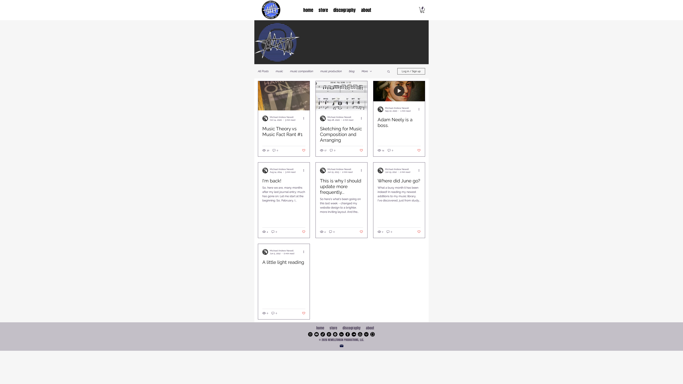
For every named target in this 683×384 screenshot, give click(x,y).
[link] (422, 10)
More (365, 71)
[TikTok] (323, 334)
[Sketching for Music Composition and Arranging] (341, 95)
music (279, 71)
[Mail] (341, 345)
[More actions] (305, 118)
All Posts (263, 71)
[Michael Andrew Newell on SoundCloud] (354, 334)
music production (331, 71)
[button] (388, 72)
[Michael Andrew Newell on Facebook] (347, 334)
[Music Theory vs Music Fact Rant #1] (284, 95)
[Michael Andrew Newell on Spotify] (335, 334)
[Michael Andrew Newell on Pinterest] (329, 334)
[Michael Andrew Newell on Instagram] (310, 334)
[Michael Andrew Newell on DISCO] (372, 334)
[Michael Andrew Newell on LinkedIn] (341, 334)
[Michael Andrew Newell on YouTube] (316, 334)
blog (351, 71)
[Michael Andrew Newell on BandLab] (360, 334)
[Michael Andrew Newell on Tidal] (366, 334)
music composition (301, 71)
